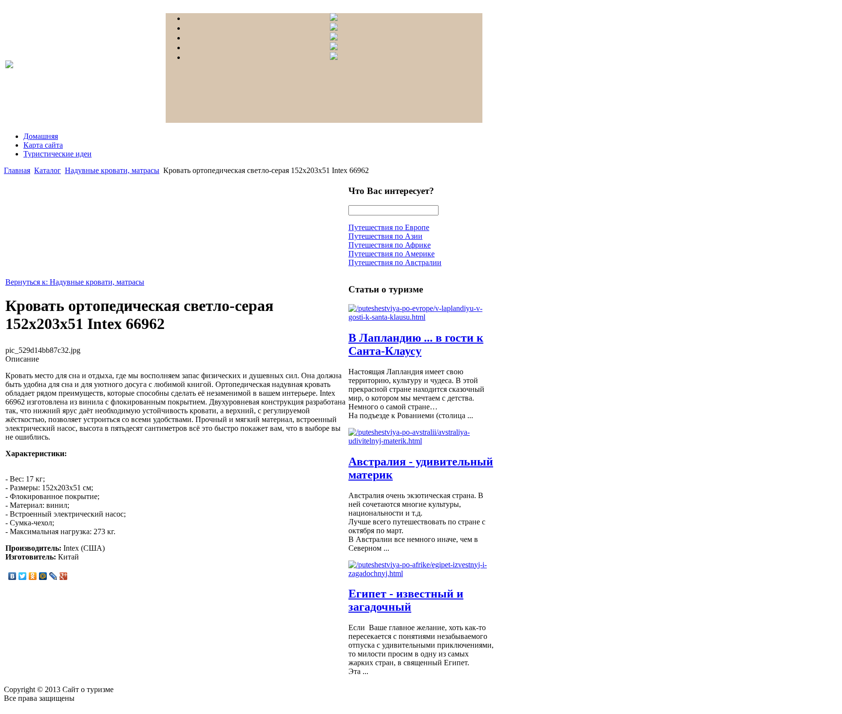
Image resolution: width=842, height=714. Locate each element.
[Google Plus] (63, 576)
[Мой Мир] (43, 576)
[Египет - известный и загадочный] (421, 573)
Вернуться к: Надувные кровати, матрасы (74, 282)
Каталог (47, 170)
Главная (17, 170)
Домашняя (40, 136)
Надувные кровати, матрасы (112, 170)
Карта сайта (43, 145)
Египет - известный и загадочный (405, 600)
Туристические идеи (57, 154)
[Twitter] (23, 576)
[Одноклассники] (33, 576)
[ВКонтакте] (12, 576)
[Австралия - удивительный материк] (421, 441)
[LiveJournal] (53, 576)
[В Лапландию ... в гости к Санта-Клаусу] (421, 317)
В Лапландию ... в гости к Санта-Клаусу (415, 344)
